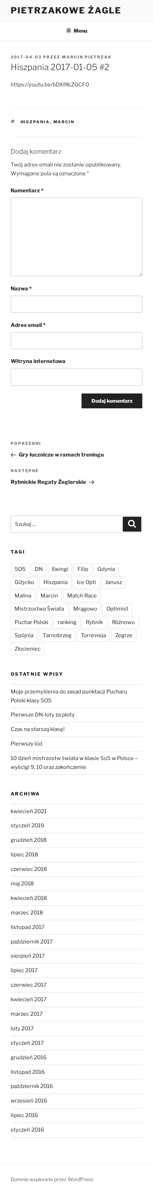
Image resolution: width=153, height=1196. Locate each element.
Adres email (28, 325)
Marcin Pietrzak (87, 57)
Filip (83, 569)
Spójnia (24, 635)
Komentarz (27, 190)
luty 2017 (22, 1028)
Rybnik (94, 622)
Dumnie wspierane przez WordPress (52, 1179)
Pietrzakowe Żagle (66, 10)
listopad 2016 (28, 1072)
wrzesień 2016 (29, 1101)
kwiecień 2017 (29, 999)
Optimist (117, 609)
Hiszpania (35, 121)
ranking (67, 622)
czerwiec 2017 (29, 985)
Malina (23, 596)
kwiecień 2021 (29, 811)
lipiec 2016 (24, 1115)
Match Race (82, 596)
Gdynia (106, 569)
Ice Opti (86, 582)
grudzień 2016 (29, 1057)
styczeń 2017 (27, 1043)
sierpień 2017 (28, 956)
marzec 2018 (27, 912)
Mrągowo (85, 609)
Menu (80, 31)
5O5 (20, 569)
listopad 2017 (27, 927)
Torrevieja (93, 635)
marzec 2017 (27, 1014)
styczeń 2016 (27, 1130)
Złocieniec (28, 649)
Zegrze (123, 635)
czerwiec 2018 (29, 869)
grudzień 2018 (29, 840)
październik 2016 (32, 1086)
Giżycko (24, 582)
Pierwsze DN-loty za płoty (43, 715)
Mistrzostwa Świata (39, 609)
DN (39, 569)
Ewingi (60, 569)
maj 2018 (22, 883)
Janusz (113, 582)
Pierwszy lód (26, 744)
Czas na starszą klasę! (38, 729)
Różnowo (123, 622)
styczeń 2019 (27, 825)
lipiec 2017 (24, 970)
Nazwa (21, 288)
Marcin (64, 121)
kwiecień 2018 (29, 898)
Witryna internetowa (38, 361)
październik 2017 (32, 942)
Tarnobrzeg (57, 635)
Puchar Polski (31, 622)
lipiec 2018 (24, 854)
